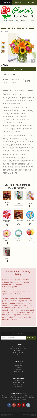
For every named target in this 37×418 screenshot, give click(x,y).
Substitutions (18, 369)
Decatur (16, 396)
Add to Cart (18, 69)
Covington (11, 396)
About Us (18, 364)
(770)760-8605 (19, 352)
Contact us (18, 365)
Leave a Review (18, 371)
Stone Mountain (15, 399)
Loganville (5, 397)
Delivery (18, 367)
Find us (18, 354)
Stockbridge (30, 397)
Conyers (4, 396)
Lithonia (32, 396)
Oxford (19, 397)
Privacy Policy (6, 415)
